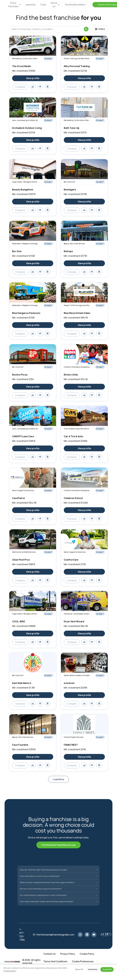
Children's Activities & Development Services (77, 367)
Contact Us (49, 953)
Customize (92, 969)
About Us (54, 4)
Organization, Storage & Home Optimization (25, 182)
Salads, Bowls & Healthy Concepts (77, 675)
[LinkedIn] (87, 934)
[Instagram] (80, 934)
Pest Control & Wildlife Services (24, 552)
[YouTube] (93, 934)
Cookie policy (9, 970)
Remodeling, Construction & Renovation (25, 58)
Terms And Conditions (55, 961)
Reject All (79, 969)
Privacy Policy (67, 953)
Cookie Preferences (83, 961)
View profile (32, 78)
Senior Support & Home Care (23, 490)
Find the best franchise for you (58, 845)
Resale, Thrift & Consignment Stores (77, 305)
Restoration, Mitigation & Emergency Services (25, 243)
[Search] (86, 29)
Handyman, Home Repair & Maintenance (77, 614)
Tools (43, 4)
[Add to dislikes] (40, 86)
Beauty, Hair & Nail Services (74, 243)
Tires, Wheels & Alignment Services (77, 428)
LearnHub (30, 4)
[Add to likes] (33, 86)
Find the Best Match (75, 4)
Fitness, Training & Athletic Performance (77, 58)
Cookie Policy (87, 953)
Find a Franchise (13, 4)
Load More (58, 779)
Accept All (107, 969)
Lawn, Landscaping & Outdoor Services (25, 120)
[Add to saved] (47, 86)
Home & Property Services (73, 737)
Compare (20, 86)
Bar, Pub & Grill (69, 182)
